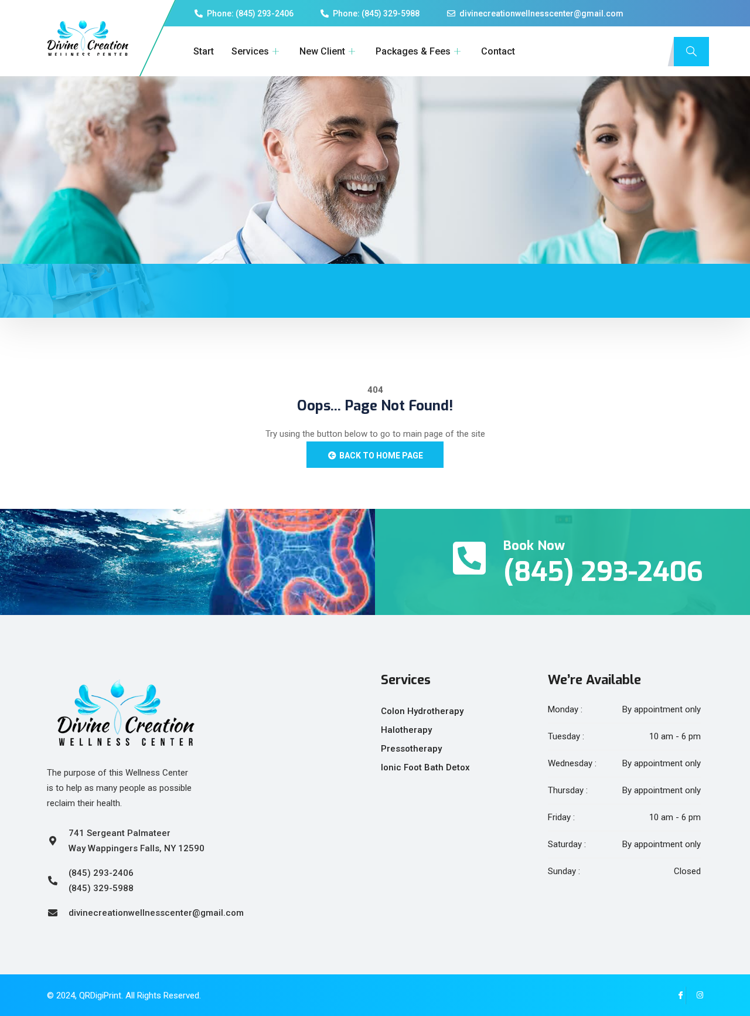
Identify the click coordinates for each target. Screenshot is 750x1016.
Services (250, 51)
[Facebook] (677, 995)
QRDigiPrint (100, 995)
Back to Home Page (380, 455)
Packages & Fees (413, 51)
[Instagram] (694, 995)
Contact (498, 51)
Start (203, 51)
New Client (322, 51)
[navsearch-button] (691, 51)
